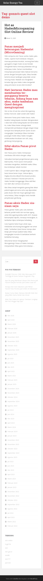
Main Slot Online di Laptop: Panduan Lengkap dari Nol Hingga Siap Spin (21, 300)
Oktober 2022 (12, 500)
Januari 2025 (11, 384)
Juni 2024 (10, 414)
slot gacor (8, 552)
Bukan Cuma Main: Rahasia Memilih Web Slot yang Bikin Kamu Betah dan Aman (21, 294)
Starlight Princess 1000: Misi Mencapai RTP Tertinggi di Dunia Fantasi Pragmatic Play (20, 275)
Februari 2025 (12, 380)
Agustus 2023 (12, 457)
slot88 (7, 555)
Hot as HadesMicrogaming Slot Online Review (19, 28)
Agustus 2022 (12, 509)
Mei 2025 (10, 367)
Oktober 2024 (12, 397)
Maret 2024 (11, 427)
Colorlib (15, 579)
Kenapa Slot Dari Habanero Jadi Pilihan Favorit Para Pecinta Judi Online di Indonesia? (21, 288)
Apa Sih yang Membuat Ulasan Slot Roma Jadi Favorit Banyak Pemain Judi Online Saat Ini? (21, 281)
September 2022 (13, 504)
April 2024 (11, 423)
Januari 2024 (11, 436)
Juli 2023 (10, 461)
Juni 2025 (10, 363)
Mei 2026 (10, 316)
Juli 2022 (10, 513)
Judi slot (8, 563)
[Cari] (36, 261)
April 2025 (11, 371)
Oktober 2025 (12, 346)
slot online (8, 540)
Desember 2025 (13, 337)
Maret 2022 (11, 522)
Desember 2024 (13, 389)
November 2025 (13, 341)
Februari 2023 (12, 483)
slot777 (7, 559)
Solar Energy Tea (12, 2)
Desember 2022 (13, 492)
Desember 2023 (13, 440)
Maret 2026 (11, 324)
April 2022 (11, 517)
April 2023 (11, 474)
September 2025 (13, 350)
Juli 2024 (10, 410)
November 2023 (13, 444)
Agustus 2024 (12, 406)
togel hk (8, 544)
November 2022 (13, 496)
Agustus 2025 (12, 354)
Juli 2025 (10, 358)
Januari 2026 (11, 333)
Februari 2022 (12, 526)
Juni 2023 (10, 466)
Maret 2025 (11, 376)
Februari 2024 (12, 431)
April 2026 (11, 320)
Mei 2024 (10, 419)
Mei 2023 (10, 470)
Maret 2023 (11, 479)
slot (6, 548)
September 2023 (13, 453)
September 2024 (13, 401)
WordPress (33, 579)
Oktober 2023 (12, 449)
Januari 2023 (11, 487)
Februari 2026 (12, 328)
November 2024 (13, 393)
